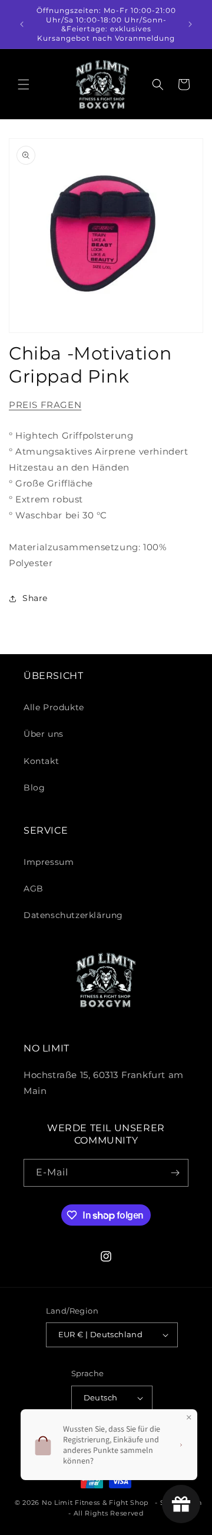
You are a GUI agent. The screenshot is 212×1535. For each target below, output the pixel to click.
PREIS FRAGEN (45, 404)
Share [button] (35, 598)
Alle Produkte (54, 707)
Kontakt (41, 761)
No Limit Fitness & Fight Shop (95, 1502)
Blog (34, 787)
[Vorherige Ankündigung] (22, 24)
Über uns (44, 734)
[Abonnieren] (175, 1173)
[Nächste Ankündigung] (190, 24)
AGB (34, 888)
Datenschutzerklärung (73, 915)
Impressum (49, 862)
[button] (24, 84)
